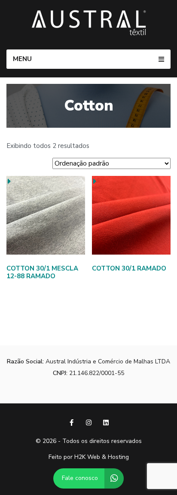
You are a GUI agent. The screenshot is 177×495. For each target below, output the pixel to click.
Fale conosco (80, 478)
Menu (22, 59)
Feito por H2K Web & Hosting (89, 457)
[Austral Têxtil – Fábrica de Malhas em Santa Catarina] (88, 23)
